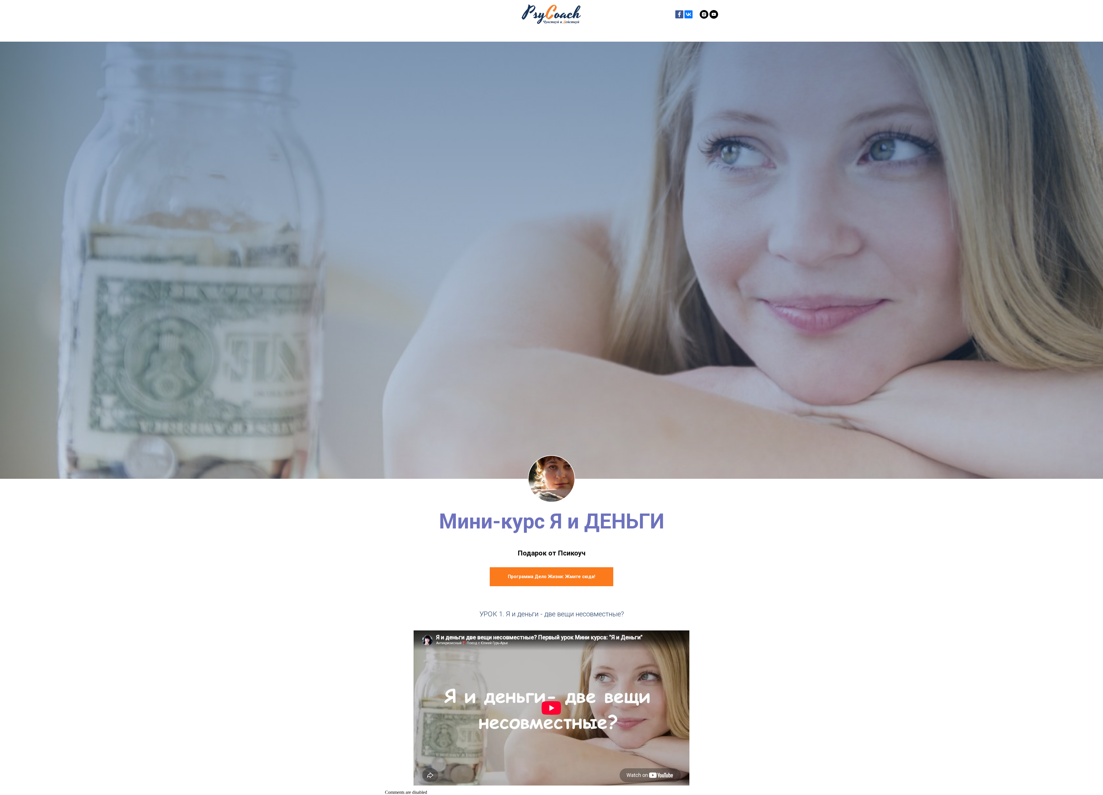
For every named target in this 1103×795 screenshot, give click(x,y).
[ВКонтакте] (688, 14)
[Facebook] (679, 14)
